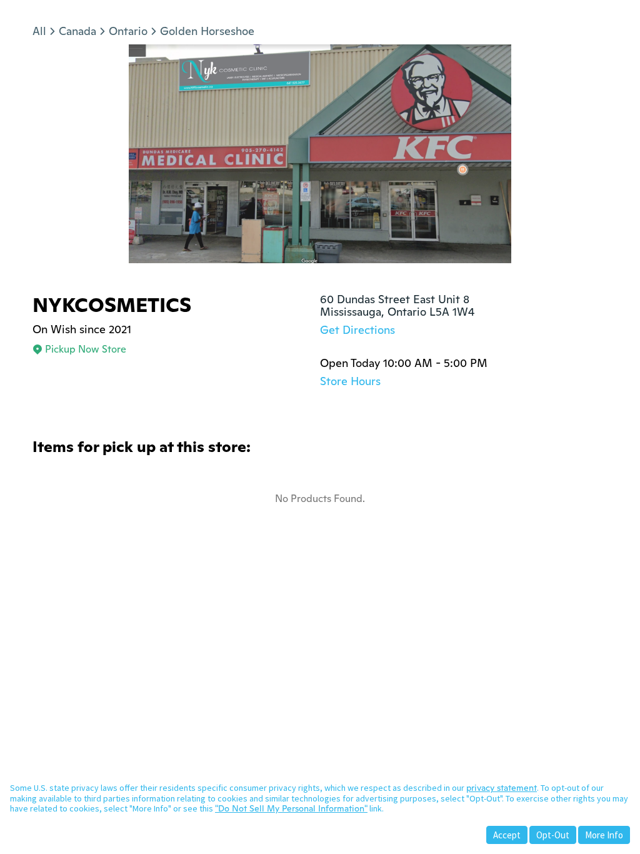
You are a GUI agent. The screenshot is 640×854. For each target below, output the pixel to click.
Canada (77, 31)
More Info (604, 835)
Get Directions (357, 330)
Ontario (128, 31)
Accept (507, 835)
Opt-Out (552, 835)
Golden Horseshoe (207, 31)
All (39, 31)
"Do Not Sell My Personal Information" (291, 808)
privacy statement (501, 787)
